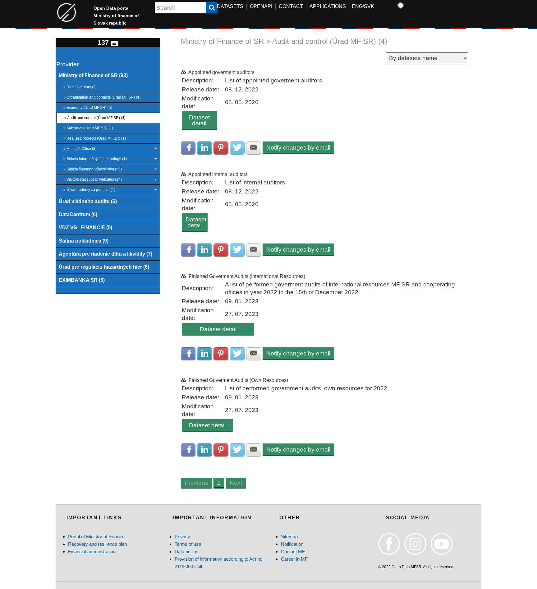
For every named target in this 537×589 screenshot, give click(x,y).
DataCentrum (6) (78, 214)
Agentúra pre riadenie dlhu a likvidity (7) (105, 254)
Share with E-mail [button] (253, 148)
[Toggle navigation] (114, 43)
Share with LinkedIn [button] (204, 148)
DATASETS (230, 6)
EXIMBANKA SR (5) (82, 280)
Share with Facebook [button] (188, 148)
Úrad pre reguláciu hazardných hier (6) (104, 267)
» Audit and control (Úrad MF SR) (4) (95, 118)
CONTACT (291, 6)
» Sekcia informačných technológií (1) (95, 159)
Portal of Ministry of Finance (96, 536)
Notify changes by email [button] (298, 147)
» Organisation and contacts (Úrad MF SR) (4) (101, 97)
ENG (357, 6)
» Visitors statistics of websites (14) (92, 179)
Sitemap (289, 536)
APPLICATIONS (328, 6)
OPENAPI (261, 6)
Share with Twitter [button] (237, 148)
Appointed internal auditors (218, 174)
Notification (292, 544)
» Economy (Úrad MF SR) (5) (87, 107)
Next (236, 483)
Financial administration (92, 551)
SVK (369, 6)
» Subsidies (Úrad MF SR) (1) (88, 128)
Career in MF (294, 559)
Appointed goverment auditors (221, 72)
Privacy (182, 536)
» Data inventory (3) (80, 87)
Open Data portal (116, 16)
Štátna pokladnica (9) (83, 240)
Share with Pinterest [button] (220, 148)
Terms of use (188, 544)
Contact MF (293, 551)
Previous (196, 483)
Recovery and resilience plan (97, 544)
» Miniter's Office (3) (80, 148)
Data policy (186, 551)
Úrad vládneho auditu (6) (88, 201)
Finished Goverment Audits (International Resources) (247, 276)
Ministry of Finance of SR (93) (93, 75)
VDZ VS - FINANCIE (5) (85, 227)
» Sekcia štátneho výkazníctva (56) (92, 169)
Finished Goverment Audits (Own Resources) (238, 380)
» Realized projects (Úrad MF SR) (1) (94, 138)
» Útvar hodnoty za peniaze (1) (89, 190)
